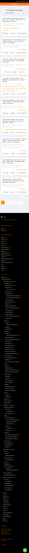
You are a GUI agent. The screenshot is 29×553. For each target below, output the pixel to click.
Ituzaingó (6, 384)
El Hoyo (5, 520)
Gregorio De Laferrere (10, 306)
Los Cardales (8, 468)
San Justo (7, 287)
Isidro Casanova (8, 310)
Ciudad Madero (8, 312)
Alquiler (2, 230)
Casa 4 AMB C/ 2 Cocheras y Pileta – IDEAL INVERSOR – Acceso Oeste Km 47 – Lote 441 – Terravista (14, 80)
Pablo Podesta (8, 382)
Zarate (5, 462)
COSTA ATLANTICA (7, 477)
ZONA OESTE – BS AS (8, 281)
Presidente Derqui (9, 455)
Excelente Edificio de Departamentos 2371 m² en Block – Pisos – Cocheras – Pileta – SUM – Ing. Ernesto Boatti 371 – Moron (14, 20)
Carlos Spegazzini (9, 417)
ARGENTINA (4, 277)
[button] (25, 550)
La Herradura (8, 481)
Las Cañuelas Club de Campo (11, 434)
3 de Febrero (7, 374)
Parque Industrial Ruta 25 (12, 335)
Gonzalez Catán (8, 314)
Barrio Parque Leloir (9, 386)
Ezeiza (5, 415)
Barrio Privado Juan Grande (12, 307)
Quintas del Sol (9, 423)
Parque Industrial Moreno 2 (11, 353)
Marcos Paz (6, 403)
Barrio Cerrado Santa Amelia (12, 316)
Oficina (2, 251)
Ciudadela (7, 376)
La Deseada (7, 430)
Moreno (6, 331)
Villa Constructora (10, 289)
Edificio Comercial (5, 255)
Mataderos (5, 496)
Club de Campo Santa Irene (11, 372)
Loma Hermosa (8, 380)
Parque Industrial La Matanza (12, 295)
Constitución (6, 502)
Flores (4, 510)
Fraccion (3, 239)
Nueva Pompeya (7, 516)
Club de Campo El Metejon (11, 436)
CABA (3, 492)
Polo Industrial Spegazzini (12, 419)
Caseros (7, 378)
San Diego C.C (8, 343)
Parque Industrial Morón (11, 324)
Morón (5, 320)
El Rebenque (9, 428)
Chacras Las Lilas (9, 368)
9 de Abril (7, 409)
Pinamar (6, 479)
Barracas (5, 506)
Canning (7, 426)
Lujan (5, 364)
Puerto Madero (6, 504)
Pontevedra (7, 396)
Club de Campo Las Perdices (12, 297)
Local (2, 245)
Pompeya (5, 500)
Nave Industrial (4, 253)
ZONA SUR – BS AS (7, 405)
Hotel (2, 270)
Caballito (5, 508)
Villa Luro (5, 498)
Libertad (7, 394)
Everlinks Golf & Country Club (11, 370)
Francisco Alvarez (9, 337)
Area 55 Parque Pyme (10, 357)
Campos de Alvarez (9, 349)
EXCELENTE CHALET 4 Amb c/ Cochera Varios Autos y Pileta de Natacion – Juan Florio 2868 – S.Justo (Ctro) (13, 60)
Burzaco (7, 446)
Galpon (2, 237)
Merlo (5, 392)
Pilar (5, 451)
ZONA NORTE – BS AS (8, 449)
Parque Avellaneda (7, 512)
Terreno (2, 243)
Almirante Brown (8, 445)
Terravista (7, 359)
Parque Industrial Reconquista (12, 339)
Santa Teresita (7, 483)
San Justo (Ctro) (8, 285)
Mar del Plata (8, 489)
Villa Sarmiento (8, 329)
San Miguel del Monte (9, 475)
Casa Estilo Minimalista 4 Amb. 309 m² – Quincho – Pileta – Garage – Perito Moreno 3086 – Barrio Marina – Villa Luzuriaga (14, 161)
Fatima (6, 453)
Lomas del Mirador (9, 302)
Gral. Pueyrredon (8, 487)
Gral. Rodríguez (7, 355)
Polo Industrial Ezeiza (11, 421)
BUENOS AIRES (5, 279)
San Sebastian (9, 411)
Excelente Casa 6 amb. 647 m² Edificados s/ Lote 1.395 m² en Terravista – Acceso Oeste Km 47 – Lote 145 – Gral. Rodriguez (14, 41)
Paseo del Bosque (9, 485)
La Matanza (6, 283)
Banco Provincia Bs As (10, 351)
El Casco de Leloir (9, 388)
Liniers (4, 494)
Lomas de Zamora (8, 443)
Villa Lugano (5, 514)
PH (1, 264)
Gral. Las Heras (7, 401)
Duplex (2, 260)
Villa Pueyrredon (8, 459)
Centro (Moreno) (9, 347)
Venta (2, 228)
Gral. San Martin (7, 457)
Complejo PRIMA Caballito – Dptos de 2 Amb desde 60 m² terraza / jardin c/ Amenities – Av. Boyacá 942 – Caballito (13, 121)
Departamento (4, 247)
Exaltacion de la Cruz (8, 466)
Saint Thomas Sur (9, 413)
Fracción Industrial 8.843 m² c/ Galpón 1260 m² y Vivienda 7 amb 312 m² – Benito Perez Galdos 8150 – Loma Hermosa (13, 102)
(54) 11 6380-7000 (23, 1)
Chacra (2, 266)
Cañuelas (6, 432)
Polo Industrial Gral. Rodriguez (12, 361)
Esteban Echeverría (8, 407)
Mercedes (6, 399)
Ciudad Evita (8, 318)
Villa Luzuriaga (8, 300)
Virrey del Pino (8, 293)
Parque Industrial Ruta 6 (11, 470)
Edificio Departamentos (6, 262)
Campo (2, 256)
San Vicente (6, 441)
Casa (2, 241)
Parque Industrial (5, 249)
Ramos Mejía (8, 291)
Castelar (7, 327)
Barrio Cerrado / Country (6, 258)
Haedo (6, 322)
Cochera (3, 268)
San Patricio (8, 341)
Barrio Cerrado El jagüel (10, 390)
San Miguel (6, 464)
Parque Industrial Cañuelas (11, 438)
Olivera (6, 366)
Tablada (7, 304)
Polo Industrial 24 (9, 345)
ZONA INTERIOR (7, 473)
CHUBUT (4, 519)
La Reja (6, 333)
